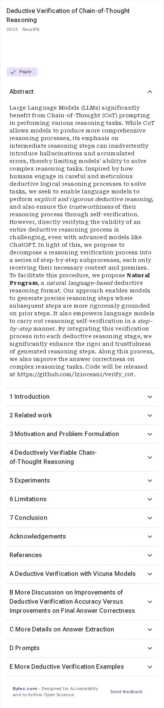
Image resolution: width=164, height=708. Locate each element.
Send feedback (126, 691)
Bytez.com (25, 688)
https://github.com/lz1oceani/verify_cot (75, 374)
